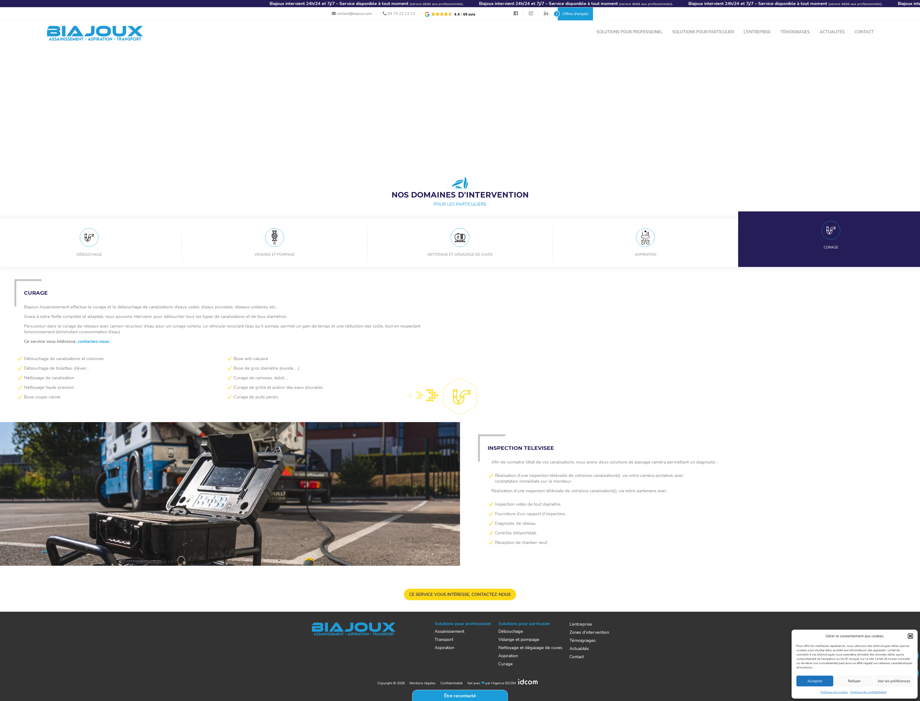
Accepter (814, 681)
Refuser (854, 681)
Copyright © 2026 (391, 683)
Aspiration (444, 647)
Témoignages (795, 32)
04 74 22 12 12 (400, 13)
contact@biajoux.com (354, 13)
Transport (444, 639)
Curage (505, 664)
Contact (864, 32)
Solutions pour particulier (703, 32)
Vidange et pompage (518, 639)
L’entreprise (757, 32)
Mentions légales (422, 683)
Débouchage (510, 631)
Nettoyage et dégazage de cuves (530, 647)
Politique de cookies (834, 692)
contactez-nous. (94, 341)
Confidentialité (451, 683)
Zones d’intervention (589, 632)
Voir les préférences (894, 681)
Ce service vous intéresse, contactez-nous (460, 594)
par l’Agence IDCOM (500, 683)
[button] (910, 636)
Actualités (832, 32)
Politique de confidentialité (868, 692)
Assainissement (449, 631)
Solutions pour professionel (629, 32)
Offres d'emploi (573, 14)
